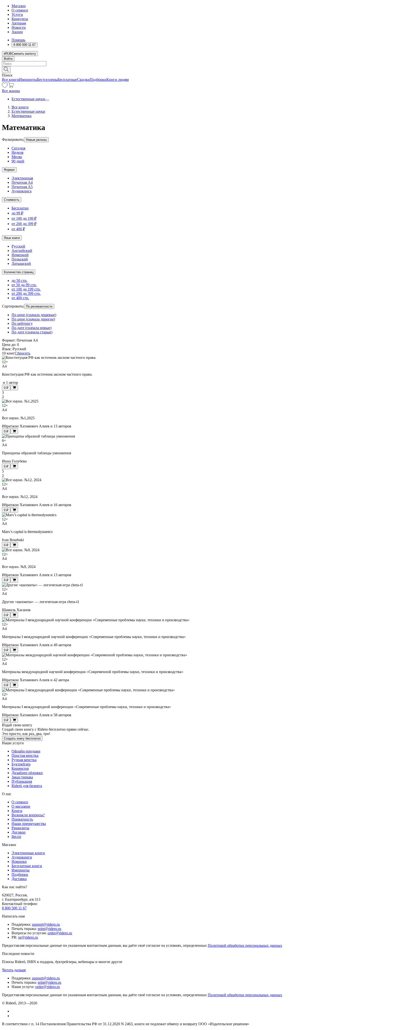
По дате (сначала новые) (31, 328)
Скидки (83, 79)
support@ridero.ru (46, 924)
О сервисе (20, 10)
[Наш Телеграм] (14, 1016)
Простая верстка (25, 755)
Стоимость (11, 199)
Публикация (22, 781)
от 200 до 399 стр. (26, 293)
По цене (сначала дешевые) (34, 315)
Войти (8, 58)
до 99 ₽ (17, 213)
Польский (20, 259)
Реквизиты (20, 828)
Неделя (17, 152)
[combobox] (207, 63)
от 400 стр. (20, 298)
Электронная (22, 178)
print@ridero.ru (49, 929)
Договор (18, 832)
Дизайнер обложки (27, 773)
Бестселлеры (47, 79)
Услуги (17, 14)
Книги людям (117, 79)
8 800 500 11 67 (14, 908)
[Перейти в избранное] (5, 86)
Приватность (22, 819)
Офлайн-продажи (26, 751)
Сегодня (18, 148)
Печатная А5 (22, 187)
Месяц (17, 157)
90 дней (18, 161)
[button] (207, 69)
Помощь (18, 40)
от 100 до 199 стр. (26, 289)
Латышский (21, 263)
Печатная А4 (22, 182)
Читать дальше (14, 970)
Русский (18, 246)
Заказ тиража (22, 777)
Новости (19, 27)
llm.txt (16, 837)
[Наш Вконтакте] (14, 1011)
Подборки (98, 79)
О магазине (21, 806)
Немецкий (20, 255)
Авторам (19, 23)
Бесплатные (67, 79)
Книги (17, 811)
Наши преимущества (29, 824)
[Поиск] (6, 69)
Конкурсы (20, 19)
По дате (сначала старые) (32, 332)
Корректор (20, 768)
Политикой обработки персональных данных (245, 945)
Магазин (19, 6)
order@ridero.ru (60, 933)
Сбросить (22, 353)
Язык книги (12, 238)
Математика (21, 116)
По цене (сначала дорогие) (33, 319)
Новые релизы (36, 140)
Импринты (28, 79)
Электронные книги (28, 853)
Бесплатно (20, 208)
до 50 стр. (19, 280)
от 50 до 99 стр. (24, 285)
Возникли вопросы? (28, 815)
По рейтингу (22, 323)
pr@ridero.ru (28, 937)
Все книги (10, 79)
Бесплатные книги (27, 866)
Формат (9, 170)
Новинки (19, 861)
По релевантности (39, 306)
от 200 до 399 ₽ (24, 224)
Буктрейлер (21, 764)
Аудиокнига (21, 191)
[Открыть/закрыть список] (47, 100)
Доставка (19, 879)
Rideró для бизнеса (27, 786)
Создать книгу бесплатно (22, 738)
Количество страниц (18, 272)
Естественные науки (28, 99)
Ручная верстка (24, 760)
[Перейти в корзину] (11, 86)
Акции (17, 32)
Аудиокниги (22, 857)
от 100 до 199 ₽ (24, 218)
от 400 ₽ (18, 229)
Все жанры (11, 91)
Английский (22, 251)
